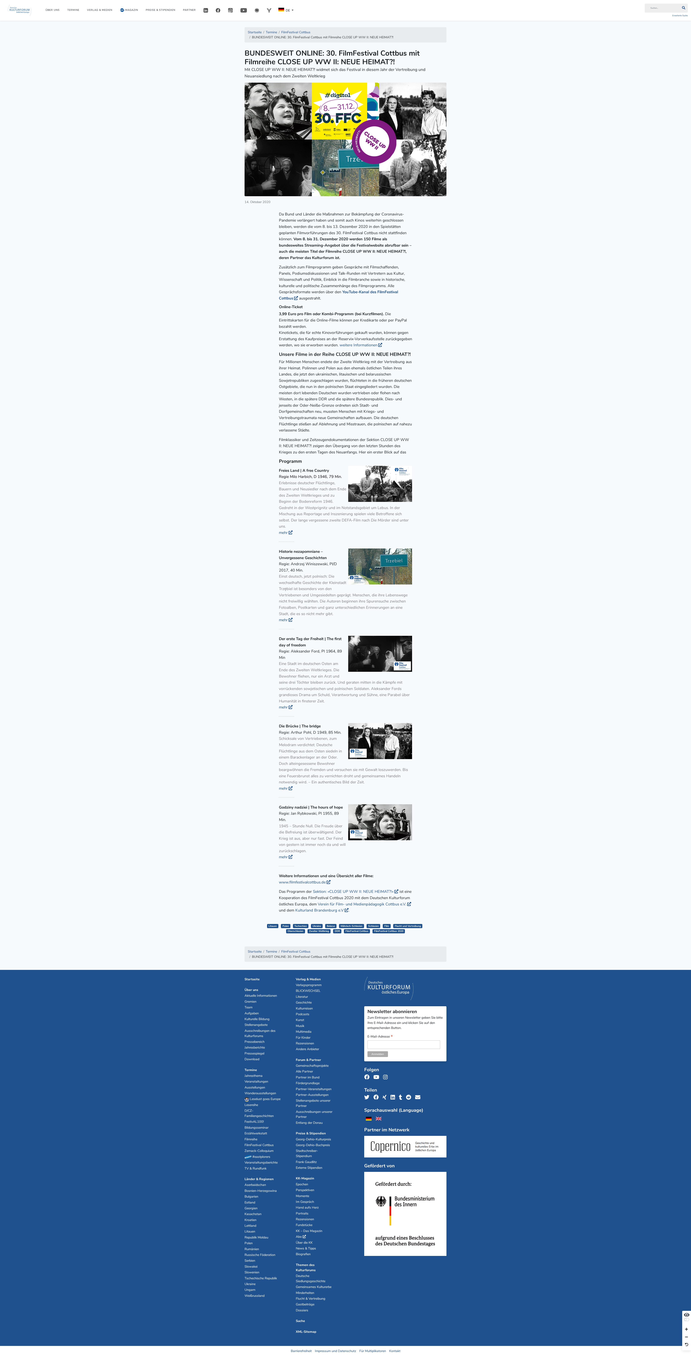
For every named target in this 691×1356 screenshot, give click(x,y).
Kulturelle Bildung (257, 1019)
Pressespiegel (254, 1053)
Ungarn (250, 1290)
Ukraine (317, 926)
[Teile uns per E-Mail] (419, 1097)
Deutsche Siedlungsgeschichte (310, 1278)
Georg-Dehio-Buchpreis (313, 1145)
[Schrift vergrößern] (686, 1329)
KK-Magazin (305, 1178)
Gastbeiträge (305, 1304)
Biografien (303, 1254)
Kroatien (250, 1220)
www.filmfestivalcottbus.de (302, 882)
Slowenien (252, 1272)
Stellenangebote (256, 1025)
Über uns (53, 10)
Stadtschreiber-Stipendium (307, 1153)
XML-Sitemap (306, 1332)
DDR (337, 931)
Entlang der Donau (309, 1123)
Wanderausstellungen (260, 1093)
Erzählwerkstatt (256, 1133)
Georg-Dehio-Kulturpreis (313, 1139)
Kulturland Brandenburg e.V (319, 910)
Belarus (331, 926)
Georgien (251, 1208)
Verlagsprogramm (309, 985)
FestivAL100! (254, 1121)
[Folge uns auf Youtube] (377, 1077)
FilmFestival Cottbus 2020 (388, 931)
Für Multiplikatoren (372, 1351)
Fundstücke (304, 1225)
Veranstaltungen (256, 1081)
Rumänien (252, 1249)
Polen (286, 926)
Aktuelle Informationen (261, 995)
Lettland (250, 1226)
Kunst (300, 1020)
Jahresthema (254, 1076)
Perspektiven (305, 1190)
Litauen (272, 926)
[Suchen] (683, 8)
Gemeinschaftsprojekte (312, 1065)
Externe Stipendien (309, 1168)
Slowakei (251, 1266)
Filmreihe (251, 1139)
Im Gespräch (305, 1202)
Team (248, 1007)
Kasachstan (253, 1214)
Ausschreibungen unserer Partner (314, 1114)
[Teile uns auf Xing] (386, 1097)
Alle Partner (304, 1071)
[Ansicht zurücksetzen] (687, 1344)
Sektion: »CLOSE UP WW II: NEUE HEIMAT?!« (353, 891)
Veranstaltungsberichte (261, 1162)
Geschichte (304, 1002)
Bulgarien (251, 1196)
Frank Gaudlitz (306, 1162)
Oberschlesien (295, 931)
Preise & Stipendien (160, 10)
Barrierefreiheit (301, 1351)
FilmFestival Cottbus (357, 931)
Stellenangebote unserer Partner (313, 1103)
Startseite (252, 979)
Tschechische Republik (261, 1278)
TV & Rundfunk (256, 1168)
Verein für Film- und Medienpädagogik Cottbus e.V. (362, 904)
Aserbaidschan (255, 1185)
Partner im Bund (307, 1077)
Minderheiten (305, 1293)
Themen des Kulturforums (306, 1267)
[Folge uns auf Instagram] (386, 1077)
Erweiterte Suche (680, 15)
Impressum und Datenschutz (335, 1351)
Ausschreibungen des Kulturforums (260, 1033)
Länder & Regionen (259, 1179)
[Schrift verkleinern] (686, 1337)
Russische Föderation (260, 1255)
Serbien (250, 1260)
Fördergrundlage (308, 1083)
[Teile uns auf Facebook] (377, 1097)
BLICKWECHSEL (308, 991)
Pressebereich (255, 1042)
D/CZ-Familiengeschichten (259, 1113)
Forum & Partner (308, 1060)
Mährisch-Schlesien (351, 926)
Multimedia (303, 1031)
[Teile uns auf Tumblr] (401, 1097)
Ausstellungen (255, 1087)
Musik (300, 1026)
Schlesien (373, 926)
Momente (302, 1196)
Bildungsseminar (256, 1127)
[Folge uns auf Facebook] (368, 1077)
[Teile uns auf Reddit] (409, 1097)
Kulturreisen (304, 1008)
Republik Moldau (256, 1237)
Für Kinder (303, 1037)
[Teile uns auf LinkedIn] (393, 1097)
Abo (299, 1236)
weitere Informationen (358, 345)
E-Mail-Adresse (380, 1037)
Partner (189, 10)
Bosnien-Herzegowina (261, 1191)
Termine (73, 10)
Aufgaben (252, 1013)
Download (252, 1059)
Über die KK (304, 1242)
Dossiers (302, 1310)
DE (288, 10)
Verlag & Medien (99, 10)
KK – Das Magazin (309, 1231)
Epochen (302, 1184)
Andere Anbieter (307, 1049)
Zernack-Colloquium (259, 1151)
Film (386, 926)
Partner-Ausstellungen (312, 1095)
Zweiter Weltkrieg (319, 931)
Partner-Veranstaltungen (313, 1089)
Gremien (250, 1001)
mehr (283, 532)
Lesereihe (251, 1105)
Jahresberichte (255, 1047)
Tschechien (300, 926)
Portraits (302, 1213)
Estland (250, 1202)
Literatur (302, 997)
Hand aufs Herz (307, 1207)
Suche (300, 1321)
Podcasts (302, 1014)
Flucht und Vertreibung (408, 926)
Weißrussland (255, 1296)
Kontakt (394, 1351)
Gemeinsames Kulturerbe (313, 1287)
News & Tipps (306, 1248)
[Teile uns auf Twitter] (368, 1097)
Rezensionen (305, 1043)
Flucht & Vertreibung (310, 1298)
